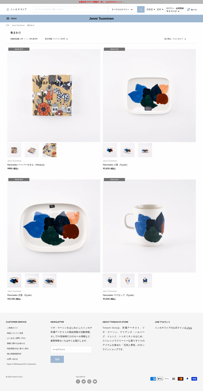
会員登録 (180, 8)
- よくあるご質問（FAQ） (16, 338)
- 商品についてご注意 (14, 333)
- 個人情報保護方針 (13, 354)
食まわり (30, 25)
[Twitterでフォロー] (84, 381)
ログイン (170, 8)
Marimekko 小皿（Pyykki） (116, 164)
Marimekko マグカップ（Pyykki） (119, 295)
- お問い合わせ (12, 359)
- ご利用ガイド (12, 328)
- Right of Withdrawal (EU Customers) (21, 364)
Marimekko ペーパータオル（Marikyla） (26, 164)
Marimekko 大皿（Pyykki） (20, 295)
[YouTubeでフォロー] (95, 381)
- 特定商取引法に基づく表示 (17, 349)
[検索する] (141, 9)
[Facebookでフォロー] (78, 381)
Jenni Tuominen (101, 18)
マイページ (171, 11)
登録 (57, 359)
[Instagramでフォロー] (89, 381)
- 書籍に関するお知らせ (15, 343)
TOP (7, 25)
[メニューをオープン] (7, 9)
